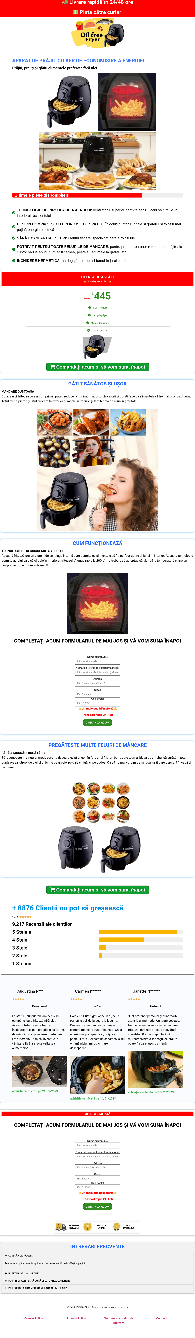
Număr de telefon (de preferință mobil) (97, 668)
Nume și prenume (97, 657)
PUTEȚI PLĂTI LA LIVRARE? (23, 1273)
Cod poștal (97, 699)
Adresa (97, 679)
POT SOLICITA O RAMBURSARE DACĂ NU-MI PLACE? (37, 1288)
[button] (97, 1255)
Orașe (97, 690)
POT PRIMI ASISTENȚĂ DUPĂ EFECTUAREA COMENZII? (39, 1280)
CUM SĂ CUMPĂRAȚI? (20, 1255)
